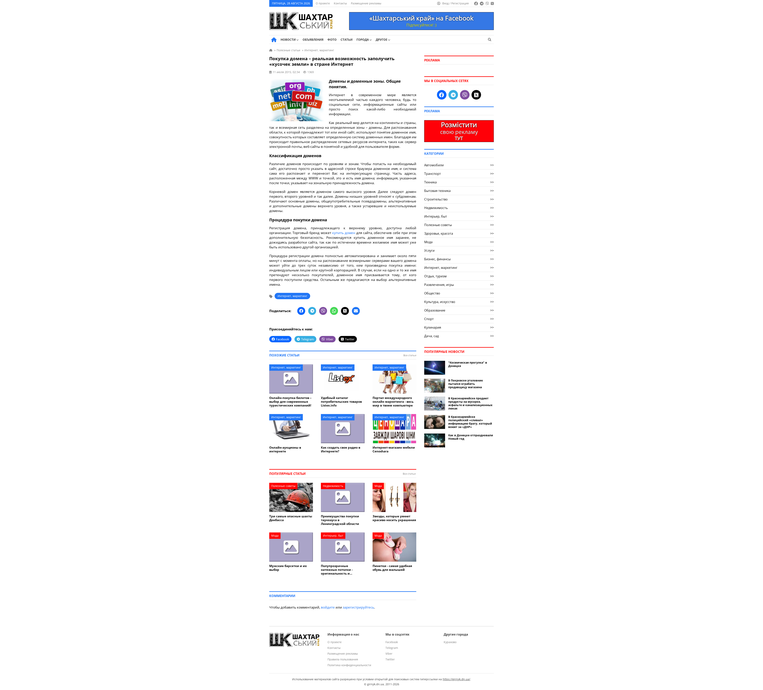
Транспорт (459, 173)
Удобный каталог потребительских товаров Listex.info (341, 401)
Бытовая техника (459, 191)
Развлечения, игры (459, 285)
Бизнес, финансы (459, 259)
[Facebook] (301, 311)
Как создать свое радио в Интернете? (340, 449)
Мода (378, 486)
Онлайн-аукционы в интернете (285, 449)
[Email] (356, 311)
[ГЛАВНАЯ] (274, 39)
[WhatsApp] (334, 311)
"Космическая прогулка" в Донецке (467, 364)
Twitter (390, 659)
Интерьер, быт (333, 535)
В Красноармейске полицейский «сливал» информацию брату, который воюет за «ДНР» (470, 422)
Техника (459, 182)
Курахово (450, 642)
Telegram (391, 648)
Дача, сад (459, 336)
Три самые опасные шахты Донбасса (290, 518)
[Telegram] (312, 311)
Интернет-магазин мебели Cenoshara (394, 449)
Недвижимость (333, 486)
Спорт (459, 319)
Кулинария (459, 327)
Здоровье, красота (459, 233)
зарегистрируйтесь (358, 607)
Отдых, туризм (459, 276)
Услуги (459, 250)
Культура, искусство (459, 302)
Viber (388, 653)
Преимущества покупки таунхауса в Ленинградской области (340, 520)
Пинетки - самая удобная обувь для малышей (392, 568)
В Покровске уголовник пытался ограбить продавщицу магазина (465, 384)
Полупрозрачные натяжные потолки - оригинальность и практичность (337, 569)
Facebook (391, 642)
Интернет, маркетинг (292, 296)
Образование (459, 310)
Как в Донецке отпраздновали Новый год (470, 437)
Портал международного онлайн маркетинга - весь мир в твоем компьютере (393, 401)
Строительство (459, 199)
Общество (459, 293)
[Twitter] (345, 311)
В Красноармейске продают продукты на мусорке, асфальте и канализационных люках (470, 403)
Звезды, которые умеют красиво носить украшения (394, 518)
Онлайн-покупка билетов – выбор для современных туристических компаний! (290, 401)
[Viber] (323, 311)
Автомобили (459, 165)
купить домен (343, 232)
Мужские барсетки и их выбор (288, 568)
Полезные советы (283, 486)
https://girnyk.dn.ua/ (456, 679)
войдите (328, 607)
